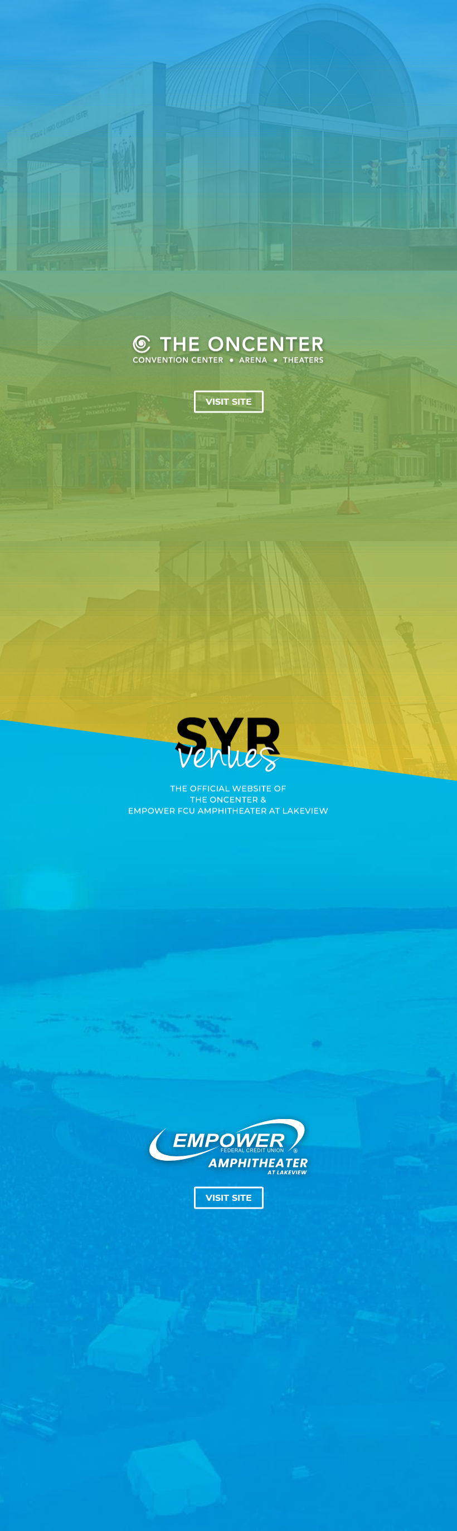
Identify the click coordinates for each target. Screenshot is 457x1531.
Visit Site (229, 401)
